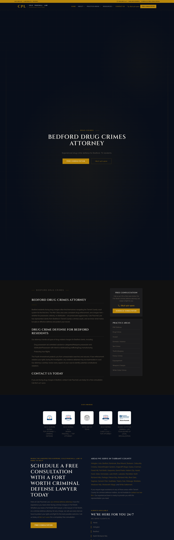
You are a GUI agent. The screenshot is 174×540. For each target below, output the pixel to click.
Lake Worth (113, 474)
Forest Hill (94, 470)
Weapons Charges (119, 365)
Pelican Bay (113, 477)
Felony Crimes (118, 356)
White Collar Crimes (119, 370)
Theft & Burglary (118, 351)
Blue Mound (121, 463)
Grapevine (111, 470)
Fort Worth (103, 470)
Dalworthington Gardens (106, 467)
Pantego (105, 477)
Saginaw (94, 481)
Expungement (117, 360)
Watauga (129, 481)
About (80, 6)
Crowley (94, 467)
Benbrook (112, 463)
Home (73, 6)
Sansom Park (103, 481)
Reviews (35, 1)
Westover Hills (96, 485)
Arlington (94, 463)
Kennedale (104, 474)
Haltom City (130, 470)
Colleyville (137, 463)
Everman (137, 467)
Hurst (93, 474)
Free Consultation (148, 6)
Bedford (105, 463)
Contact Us (120, 6)
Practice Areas (93, 6)
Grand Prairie (120, 470)
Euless (131, 467)
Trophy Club (121, 481)
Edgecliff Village (122, 467)
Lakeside (121, 474)
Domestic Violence (119, 341)
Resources (107, 6)
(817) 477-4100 (134, 6)
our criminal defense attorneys (62, 502)
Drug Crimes (117, 332)
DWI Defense (117, 327)
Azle (100, 463)
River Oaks (132, 477)
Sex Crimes (116, 346)
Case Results (27, 1)
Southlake (112, 481)
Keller (98, 474)
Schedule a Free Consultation (150, 1)
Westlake (137, 481)
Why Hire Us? (18, 1)
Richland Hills (123, 477)
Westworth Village (108, 485)
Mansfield (129, 474)
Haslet (137, 470)
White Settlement (125, 485)
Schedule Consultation (126, 310)
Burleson (130, 463)
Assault (115, 337)
